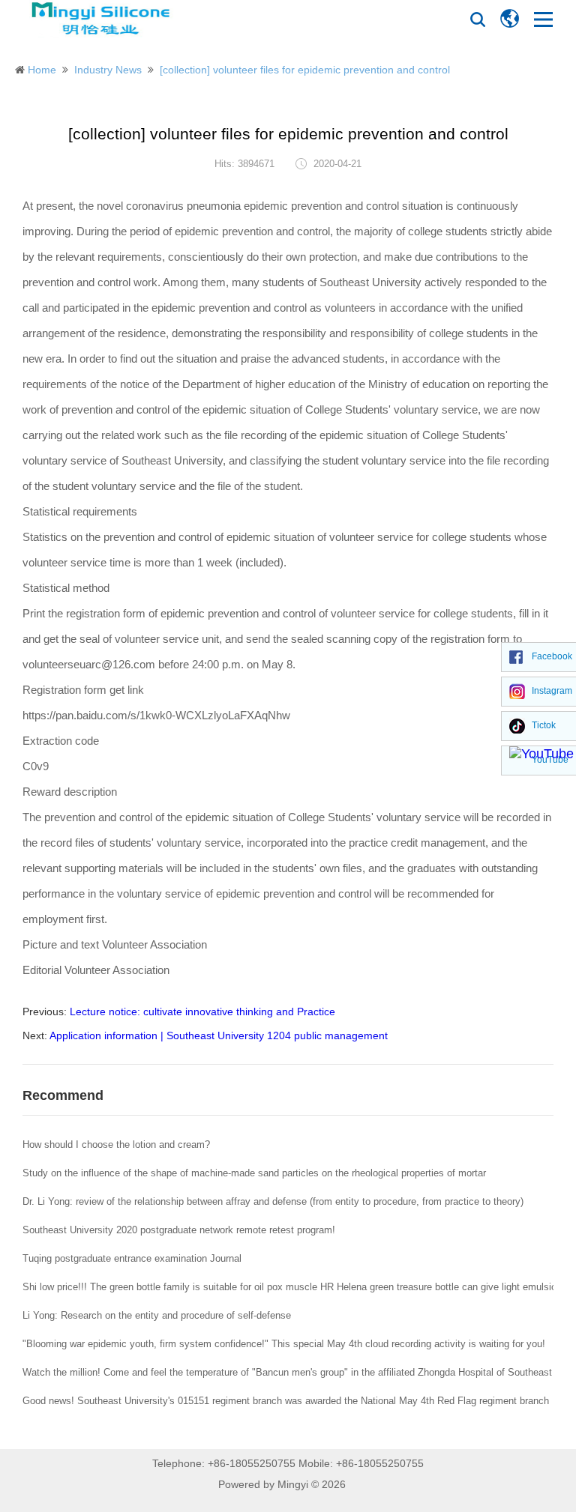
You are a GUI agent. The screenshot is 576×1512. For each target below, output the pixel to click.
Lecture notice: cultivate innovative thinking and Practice (202, 1011)
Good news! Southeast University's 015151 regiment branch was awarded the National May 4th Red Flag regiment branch (285, 1400)
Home (42, 70)
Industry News (108, 70)
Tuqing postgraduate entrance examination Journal (132, 1258)
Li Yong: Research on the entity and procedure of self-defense (156, 1315)
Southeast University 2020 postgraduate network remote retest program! (178, 1230)
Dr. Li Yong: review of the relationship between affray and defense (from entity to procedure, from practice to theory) (273, 1201)
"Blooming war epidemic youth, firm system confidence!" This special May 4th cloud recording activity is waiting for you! (283, 1343)
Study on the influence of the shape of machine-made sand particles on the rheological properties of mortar (254, 1173)
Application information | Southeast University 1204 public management (219, 1035)
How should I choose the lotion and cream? (116, 1144)
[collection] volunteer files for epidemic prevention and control (305, 70)
